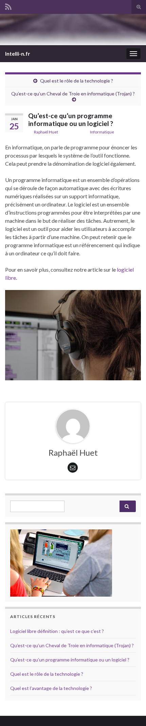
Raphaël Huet (46, 131)
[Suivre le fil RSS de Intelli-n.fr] (8, 6)
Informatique (102, 131)
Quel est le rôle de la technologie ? (76, 81)
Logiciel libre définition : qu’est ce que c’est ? (57, 631)
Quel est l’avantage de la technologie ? (51, 688)
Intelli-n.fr (17, 53)
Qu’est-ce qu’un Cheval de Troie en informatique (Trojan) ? (73, 93)
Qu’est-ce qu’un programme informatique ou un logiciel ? (69, 660)
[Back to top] (130, 710)
